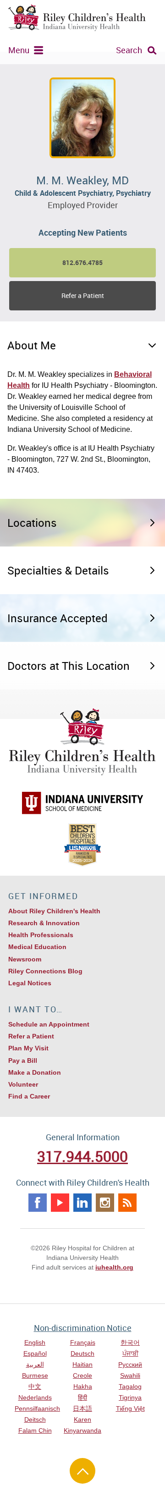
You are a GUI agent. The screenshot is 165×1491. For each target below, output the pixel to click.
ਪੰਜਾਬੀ (130, 1353)
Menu (18, 49)
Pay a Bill (22, 1060)
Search (129, 49)
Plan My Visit (28, 1048)
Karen (82, 1419)
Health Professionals (40, 935)
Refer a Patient (82, 295)
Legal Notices (29, 983)
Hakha (82, 1386)
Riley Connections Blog (45, 971)
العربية (35, 1364)
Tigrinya (130, 1397)
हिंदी (82, 1397)
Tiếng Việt (130, 1408)
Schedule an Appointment (48, 1024)
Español (35, 1353)
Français (82, 1342)
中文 (34, 1386)
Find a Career (29, 1096)
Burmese (35, 1375)
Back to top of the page (82, 1471)
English (34, 1342)
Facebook (37, 1202)
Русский (130, 1364)
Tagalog (130, 1386)
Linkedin (82, 1202)
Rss (127, 1202)
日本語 (82, 1408)
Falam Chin (35, 1430)
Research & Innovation (44, 923)
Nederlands (35, 1397)
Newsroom (24, 959)
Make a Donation (34, 1072)
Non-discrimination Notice (83, 1327)
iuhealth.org (114, 1267)
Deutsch (82, 1353)
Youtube (60, 1202)
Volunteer (23, 1084)
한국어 (130, 1342)
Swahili (130, 1375)
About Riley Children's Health (54, 911)
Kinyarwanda (82, 1430)
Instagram (105, 1202)
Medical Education (37, 946)
